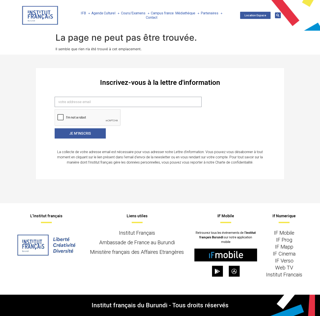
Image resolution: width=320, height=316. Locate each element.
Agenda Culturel (103, 13)
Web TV (284, 268)
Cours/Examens (133, 13)
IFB (83, 13)
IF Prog (284, 240)
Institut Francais (284, 275)
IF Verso (284, 261)
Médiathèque (185, 13)
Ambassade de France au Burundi (137, 242)
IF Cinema (284, 254)
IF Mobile (284, 233)
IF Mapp (284, 247)
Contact (151, 17)
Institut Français (137, 233)
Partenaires (209, 13)
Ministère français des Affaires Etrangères (137, 252)
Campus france (162, 13)
